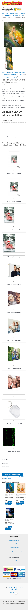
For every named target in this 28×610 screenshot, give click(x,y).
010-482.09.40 (17, 588)
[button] (2, 20)
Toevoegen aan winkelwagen (12, 474)
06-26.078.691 (13, 587)
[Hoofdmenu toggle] (24, 6)
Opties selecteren (8, 503)
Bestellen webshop (14, 540)
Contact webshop (14, 560)
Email (12, 592)
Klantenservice (14, 536)
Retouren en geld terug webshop (14, 551)
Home (3, 13)
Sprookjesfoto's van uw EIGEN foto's (14, 15)
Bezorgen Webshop (14, 547)
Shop (7, 13)
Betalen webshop (14, 543)
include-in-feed (7, 478)
